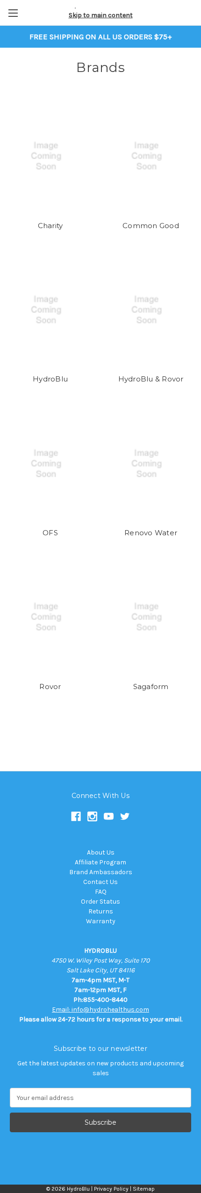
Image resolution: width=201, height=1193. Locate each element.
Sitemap (144, 1189)
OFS (50, 532)
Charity (50, 225)
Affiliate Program (100, 862)
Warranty (100, 921)
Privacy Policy (111, 1189)
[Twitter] (125, 816)
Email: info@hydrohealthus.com (100, 1009)
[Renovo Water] (151, 463)
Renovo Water (150, 532)
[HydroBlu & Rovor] (151, 309)
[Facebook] (76, 816)
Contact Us (100, 882)
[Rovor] (50, 617)
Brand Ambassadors (100, 872)
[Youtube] (109, 816)
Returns (100, 911)
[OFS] (50, 463)
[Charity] (50, 156)
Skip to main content (101, 15)
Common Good (150, 225)
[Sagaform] (151, 617)
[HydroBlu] (50, 309)
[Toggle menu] (13, 13)
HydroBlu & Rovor (151, 378)
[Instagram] (92, 816)
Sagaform (151, 686)
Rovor (50, 686)
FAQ (101, 892)
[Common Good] (151, 156)
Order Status (100, 902)
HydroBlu (50, 378)
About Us (101, 852)
